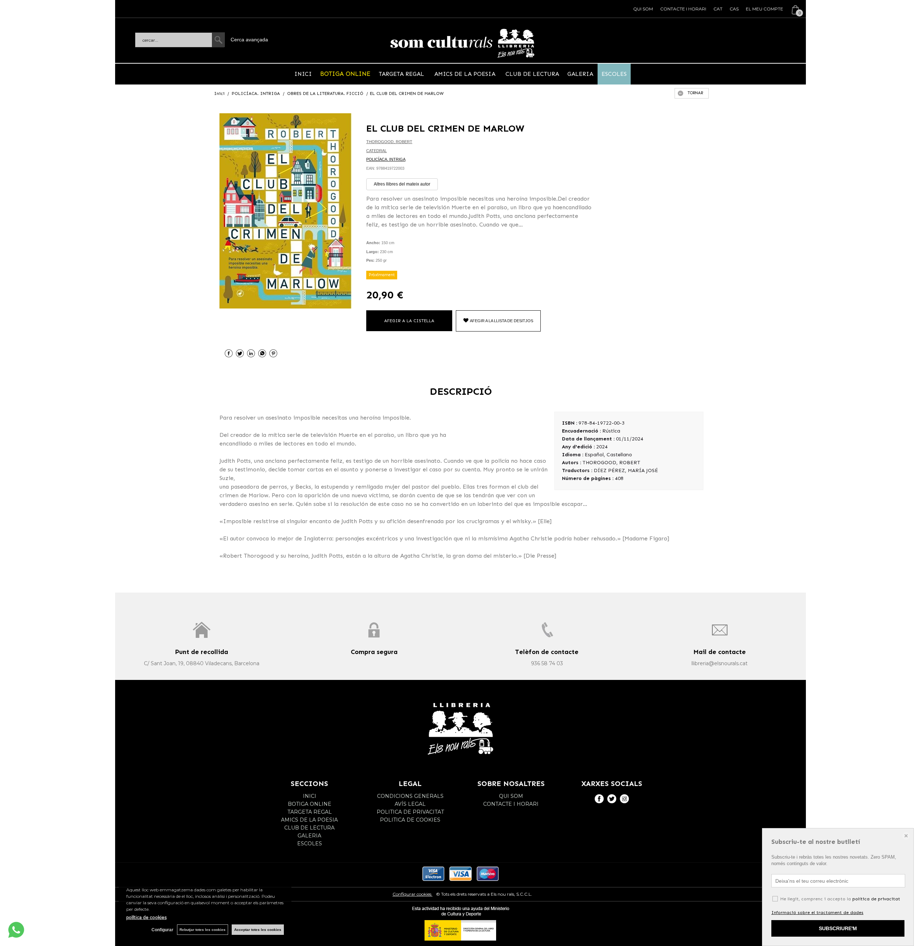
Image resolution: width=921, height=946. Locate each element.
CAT (717, 9)
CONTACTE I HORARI (683, 9)
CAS (734, 9)
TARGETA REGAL (402, 73)
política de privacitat (876, 898)
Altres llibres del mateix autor (402, 184)
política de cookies (146, 917)
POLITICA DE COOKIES (410, 820)
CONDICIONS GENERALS (410, 796)
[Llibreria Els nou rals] (462, 43)
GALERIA (580, 73)
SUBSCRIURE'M (838, 928)
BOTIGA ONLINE (345, 73)
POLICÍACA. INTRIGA (385, 159)
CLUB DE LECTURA (531, 73)
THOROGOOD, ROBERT (389, 142)
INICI (303, 73)
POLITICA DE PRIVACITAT (410, 812)
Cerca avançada (249, 39)
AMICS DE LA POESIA (464, 73)
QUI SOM (643, 9)
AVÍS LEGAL (410, 804)
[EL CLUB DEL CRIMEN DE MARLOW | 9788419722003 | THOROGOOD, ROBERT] (285, 211)
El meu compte (764, 9)
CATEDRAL (376, 150)
